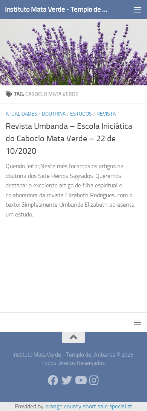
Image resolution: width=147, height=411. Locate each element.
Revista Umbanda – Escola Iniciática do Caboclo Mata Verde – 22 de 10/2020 (69, 138)
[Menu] (137, 9)
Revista (106, 114)
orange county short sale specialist (88, 406)
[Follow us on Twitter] (66, 380)
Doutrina (54, 114)
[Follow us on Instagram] (94, 380)
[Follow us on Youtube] (80, 380)
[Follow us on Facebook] (53, 380)
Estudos (81, 114)
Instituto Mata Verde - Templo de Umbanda (58, 9)
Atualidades (21, 114)
